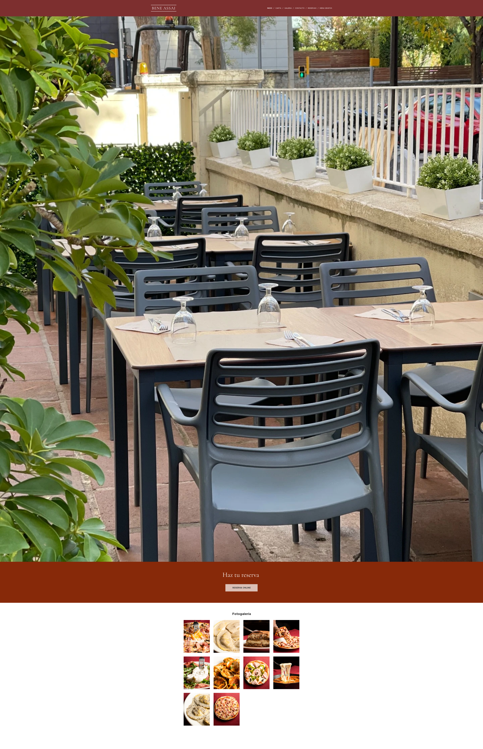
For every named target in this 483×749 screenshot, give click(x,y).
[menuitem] (270, 8)
